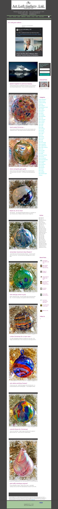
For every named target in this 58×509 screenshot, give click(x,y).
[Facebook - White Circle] (48, 16)
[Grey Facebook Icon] (40, 318)
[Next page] (26, 494)
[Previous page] (20, 494)
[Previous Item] (40, 84)
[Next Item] (47, 84)
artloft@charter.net (32, 14)
